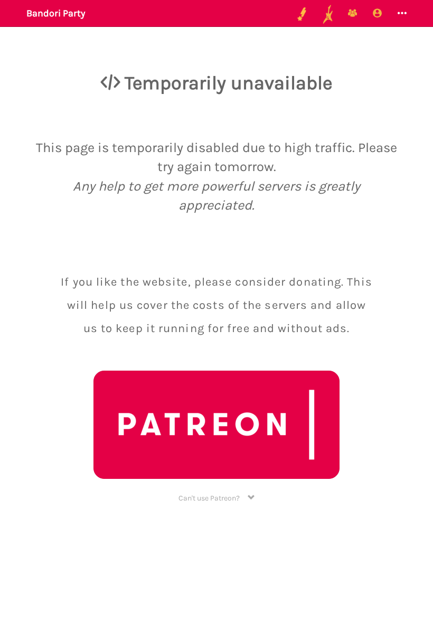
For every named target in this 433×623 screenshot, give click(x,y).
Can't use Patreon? (213, 498)
